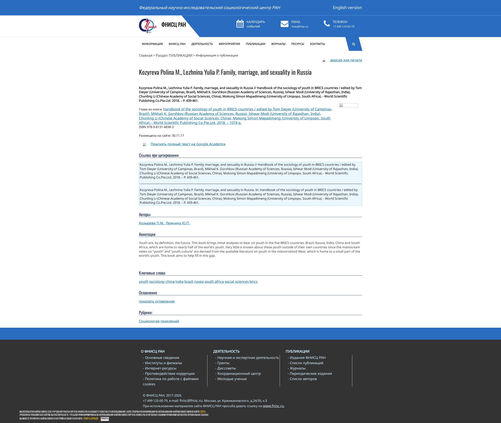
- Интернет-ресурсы (159, 368)
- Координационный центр (238, 373)
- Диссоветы (225, 368)
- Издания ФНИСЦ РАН (307, 357)
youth (143, 281)
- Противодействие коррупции (169, 373)
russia (199, 281)
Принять (105, 418)
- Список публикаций (305, 362)
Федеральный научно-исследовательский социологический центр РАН (209, 7)
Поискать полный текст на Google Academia (188, 144)
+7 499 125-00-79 (343, 26)
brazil (188, 281)
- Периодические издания (310, 373)
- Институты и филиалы (162, 362)
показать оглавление (157, 301)
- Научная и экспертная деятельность (247, 357)
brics (253, 281)
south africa (214, 281)
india (179, 281)
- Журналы (296, 368)
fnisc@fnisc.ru (299, 26)
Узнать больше (90, 418)
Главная (145, 55)
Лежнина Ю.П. (178, 223)
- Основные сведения (161, 357)
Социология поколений (159, 321)
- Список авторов (302, 378)
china (170, 281)
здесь (203, 411)
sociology (157, 281)
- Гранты (222, 362)
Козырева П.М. (151, 223)
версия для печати (345, 60)
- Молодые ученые (231, 378)
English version (347, 7)
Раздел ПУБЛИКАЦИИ (174, 55)
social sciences (237, 281)
